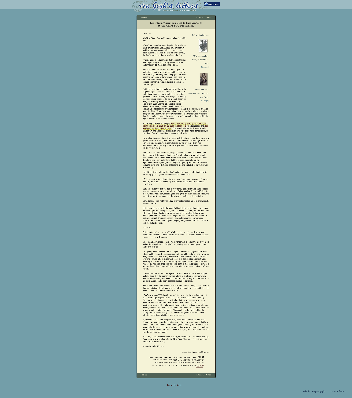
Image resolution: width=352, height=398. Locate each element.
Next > (208, 17)
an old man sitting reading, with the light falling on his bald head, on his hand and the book (174, 124)
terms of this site (200, 365)
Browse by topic (174, 385)
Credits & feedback (338, 391)
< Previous (200, 17)
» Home (144, 17)
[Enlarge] (205, 67)
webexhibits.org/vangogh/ (314, 391)
